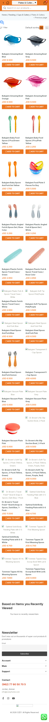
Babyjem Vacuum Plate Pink (12, 441)
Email (4, 643)
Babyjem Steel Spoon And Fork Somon (11, 373)
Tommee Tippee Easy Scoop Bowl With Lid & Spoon (35, 572)
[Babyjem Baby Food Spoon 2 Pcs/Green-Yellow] (12, 124)
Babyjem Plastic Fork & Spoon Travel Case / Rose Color (36, 272)
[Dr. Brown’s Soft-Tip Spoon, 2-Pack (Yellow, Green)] (12, 462)
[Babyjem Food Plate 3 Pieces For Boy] (36, 169)
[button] (41, 2)
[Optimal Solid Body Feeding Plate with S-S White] (12, 529)
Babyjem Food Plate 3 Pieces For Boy (35, 183)
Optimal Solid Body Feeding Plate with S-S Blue (36, 507)
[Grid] (41, 28)
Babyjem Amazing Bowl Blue (12, 55)
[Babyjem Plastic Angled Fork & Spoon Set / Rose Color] (12, 211)
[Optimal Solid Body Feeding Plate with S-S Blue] (36, 494)
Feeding (12, 15)
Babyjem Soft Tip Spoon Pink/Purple (36, 305)
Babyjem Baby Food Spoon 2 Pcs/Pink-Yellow (34, 140)
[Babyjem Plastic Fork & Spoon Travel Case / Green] (12, 256)
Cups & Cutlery (23, 15)
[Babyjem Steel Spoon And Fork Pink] (36, 325)
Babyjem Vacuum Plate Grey (36, 400)
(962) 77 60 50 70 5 (14, 684)
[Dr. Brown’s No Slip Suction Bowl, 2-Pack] (36, 419)
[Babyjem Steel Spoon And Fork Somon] (12, 359)
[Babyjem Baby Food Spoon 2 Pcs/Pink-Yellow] (36, 124)
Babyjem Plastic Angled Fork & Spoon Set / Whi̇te (36, 227)
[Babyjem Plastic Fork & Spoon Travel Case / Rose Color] (36, 256)
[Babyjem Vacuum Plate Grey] (36, 393)
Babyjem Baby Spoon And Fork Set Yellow (11, 183)
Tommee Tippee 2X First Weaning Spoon (35, 541)
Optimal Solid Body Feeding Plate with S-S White (12, 539)
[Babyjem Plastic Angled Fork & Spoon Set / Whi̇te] (36, 211)
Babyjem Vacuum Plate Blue (12, 400)
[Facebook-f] (3, 698)
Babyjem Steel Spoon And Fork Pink (35, 331)
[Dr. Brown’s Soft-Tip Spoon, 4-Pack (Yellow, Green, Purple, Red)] (36, 462)
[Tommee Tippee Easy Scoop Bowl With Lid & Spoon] (36, 561)
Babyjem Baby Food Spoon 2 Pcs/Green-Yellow (11, 140)
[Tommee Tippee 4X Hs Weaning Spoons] (12, 560)
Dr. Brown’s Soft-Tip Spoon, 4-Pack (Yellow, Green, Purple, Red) (36, 472)
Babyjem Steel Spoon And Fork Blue (11, 331)
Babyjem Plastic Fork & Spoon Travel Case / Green (12, 272)
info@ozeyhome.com (11, 692)
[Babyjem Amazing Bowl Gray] (36, 40)
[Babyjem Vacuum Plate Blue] (12, 393)
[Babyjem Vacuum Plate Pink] (12, 427)
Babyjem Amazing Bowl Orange (12, 97)
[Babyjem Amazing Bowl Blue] (12, 40)
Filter (6, 27)
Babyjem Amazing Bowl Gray (36, 55)
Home (4, 15)
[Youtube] (13, 698)
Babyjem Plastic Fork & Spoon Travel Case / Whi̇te (12, 304)
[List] (47, 28)
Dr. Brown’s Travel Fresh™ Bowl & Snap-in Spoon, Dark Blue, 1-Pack (12, 506)
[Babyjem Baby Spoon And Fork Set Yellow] (12, 169)
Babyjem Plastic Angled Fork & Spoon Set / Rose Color (12, 227)
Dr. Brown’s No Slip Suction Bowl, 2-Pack (35, 441)
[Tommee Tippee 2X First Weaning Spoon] (36, 528)
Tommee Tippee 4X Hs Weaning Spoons (12, 573)
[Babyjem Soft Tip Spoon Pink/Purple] (36, 293)
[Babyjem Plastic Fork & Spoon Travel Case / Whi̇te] (12, 294)
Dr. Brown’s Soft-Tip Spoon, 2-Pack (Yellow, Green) (12, 472)
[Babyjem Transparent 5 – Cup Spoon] (36, 351)
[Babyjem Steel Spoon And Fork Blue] (12, 325)
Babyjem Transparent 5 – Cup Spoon (36, 373)
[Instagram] (8, 698)
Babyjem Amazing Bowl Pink (36, 97)
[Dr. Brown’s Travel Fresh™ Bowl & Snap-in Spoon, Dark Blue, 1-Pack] (12, 494)
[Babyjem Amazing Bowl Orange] (12, 82)
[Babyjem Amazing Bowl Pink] (36, 82)
